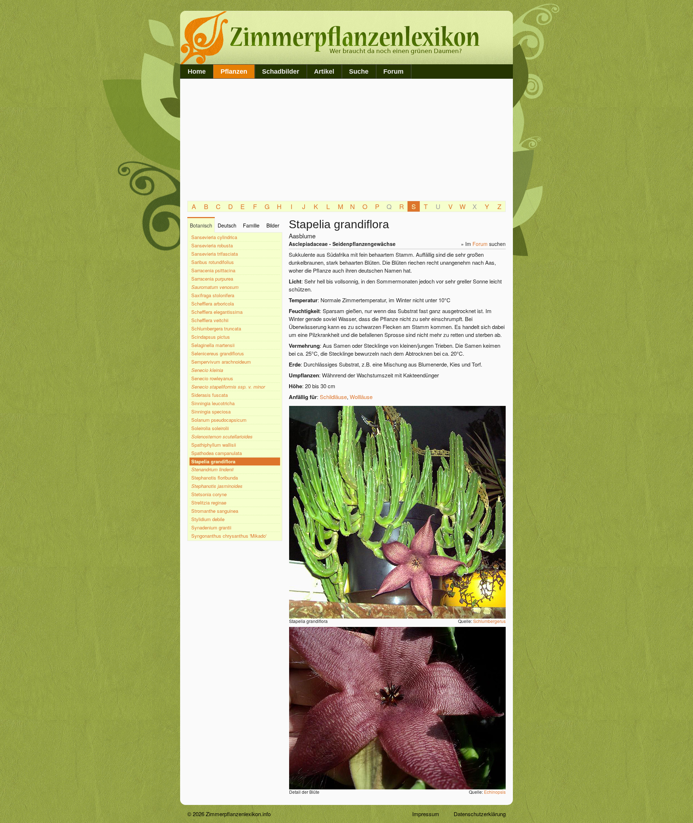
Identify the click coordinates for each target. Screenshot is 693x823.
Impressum (425, 814)
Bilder (272, 225)
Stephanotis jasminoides (217, 485)
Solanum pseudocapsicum (219, 419)
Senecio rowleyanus (212, 378)
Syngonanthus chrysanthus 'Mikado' (228, 535)
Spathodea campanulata (216, 453)
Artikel (324, 71)
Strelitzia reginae (208, 502)
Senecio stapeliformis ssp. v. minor (228, 386)
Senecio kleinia (207, 370)
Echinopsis (495, 792)
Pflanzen (234, 71)
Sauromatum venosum (215, 286)
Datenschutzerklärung (480, 814)
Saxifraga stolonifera (212, 295)
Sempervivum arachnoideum (221, 361)
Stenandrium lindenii (212, 469)
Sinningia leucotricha (213, 403)
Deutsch (227, 225)
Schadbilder (280, 71)
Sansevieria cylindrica (214, 237)
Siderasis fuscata (209, 394)
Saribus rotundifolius (212, 262)
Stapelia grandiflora (213, 461)
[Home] (333, 62)
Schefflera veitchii (209, 320)
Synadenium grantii (211, 527)
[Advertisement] (346, 140)
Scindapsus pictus (210, 336)
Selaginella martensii (213, 345)
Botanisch (201, 225)
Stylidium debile (208, 519)
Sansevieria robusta (212, 245)
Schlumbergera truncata (216, 328)
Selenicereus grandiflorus (217, 353)
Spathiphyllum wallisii (213, 444)
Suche (359, 71)
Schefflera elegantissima (217, 311)
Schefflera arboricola (212, 303)
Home (197, 71)
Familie (251, 225)
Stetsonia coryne (209, 494)
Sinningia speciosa (211, 411)
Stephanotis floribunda (214, 477)
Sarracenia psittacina (213, 270)
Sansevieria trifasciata (214, 253)
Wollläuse (361, 396)
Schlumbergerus (489, 621)
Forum (393, 71)
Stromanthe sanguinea (214, 510)
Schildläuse (333, 396)
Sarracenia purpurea (212, 278)
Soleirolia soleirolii (210, 428)
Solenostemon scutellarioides (222, 436)
